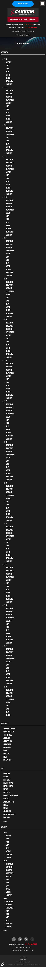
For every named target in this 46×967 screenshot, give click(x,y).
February (9, 81)
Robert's (6, 792)
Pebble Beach (8, 786)
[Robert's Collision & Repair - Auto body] (23, 14)
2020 (5, 279)
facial (5, 808)
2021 (5, 238)
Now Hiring (23, 4)
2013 (5, 564)
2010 (5, 687)
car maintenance (9, 814)
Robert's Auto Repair (10, 795)
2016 (5, 442)
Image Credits (23, 959)
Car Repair (7, 747)
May (7, 72)
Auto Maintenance (9, 729)
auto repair (7, 741)
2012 (5, 605)
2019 (5, 320)
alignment (7, 811)
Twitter (26, 939)
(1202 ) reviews (36, 24)
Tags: (2, 768)
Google (20, 939)
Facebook (14, 939)
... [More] (4, 821)
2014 (5, 523)
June (7, 68)
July (7, 65)
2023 (5, 156)
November (9, 94)
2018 (5, 360)
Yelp (32, 939)
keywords (6, 773)
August (8, 62)
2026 (5, 59)
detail (5, 805)
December (9, 90)
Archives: (4, 827)
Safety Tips (7, 760)
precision (6, 817)
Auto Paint (7, 744)
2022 (5, 197)
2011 (5, 646)
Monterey (6, 780)
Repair (5, 789)
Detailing (6, 754)
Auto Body (6, 738)
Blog (19, 43)
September (10, 100)
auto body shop (8, 802)
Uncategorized (8, 732)
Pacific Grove (8, 783)
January (9, 84)
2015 (5, 483)
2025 (5, 87)
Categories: (5, 723)
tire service (7, 735)
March (8, 78)
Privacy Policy (23, 956)
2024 (5, 125)
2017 (5, 401)
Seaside (6, 799)
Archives (25, 43)
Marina (6, 777)
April (8, 75)
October (9, 97)
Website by (23, 962)
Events (5, 750)
